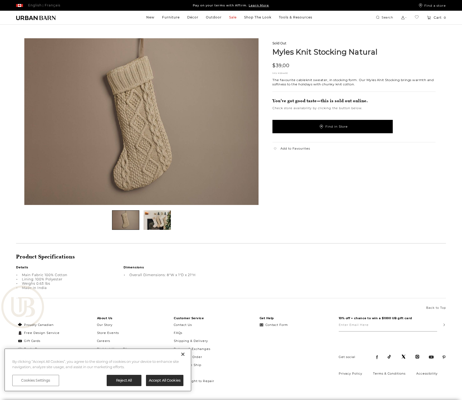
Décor (192, 17)
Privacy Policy (350, 373)
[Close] (183, 354)
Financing (182, 373)
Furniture (171, 17)
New (150, 17)
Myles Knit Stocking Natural (325, 51)
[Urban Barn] (22, 307)
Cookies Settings (35, 380)
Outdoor (214, 17)
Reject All (124, 380)
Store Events (108, 333)
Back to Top (436, 308)
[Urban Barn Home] (36, 17)
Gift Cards (32, 341)
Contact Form (276, 325)
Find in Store (336, 126)
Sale (233, 17)
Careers (103, 341)
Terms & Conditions (389, 373)
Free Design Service (39, 333)
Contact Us (183, 325)
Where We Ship (187, 365)
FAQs (178, 333)
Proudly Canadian (39, 325)
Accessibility (427, 373)
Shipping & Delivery (191, 341)
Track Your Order (188, 357)
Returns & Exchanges (192, 349)
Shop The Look (257, 17)
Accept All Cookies (164, 380)
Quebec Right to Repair (194, 381)
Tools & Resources (295, 17)
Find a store (435, 5)
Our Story (105, 325)
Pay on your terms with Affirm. (231, 5)
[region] (97, 369)
